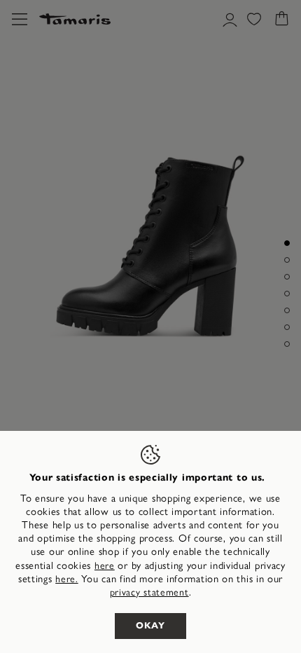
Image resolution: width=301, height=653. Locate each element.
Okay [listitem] (150, 625)
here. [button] (66, 579)
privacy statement (149, 592)
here (104, 566)
